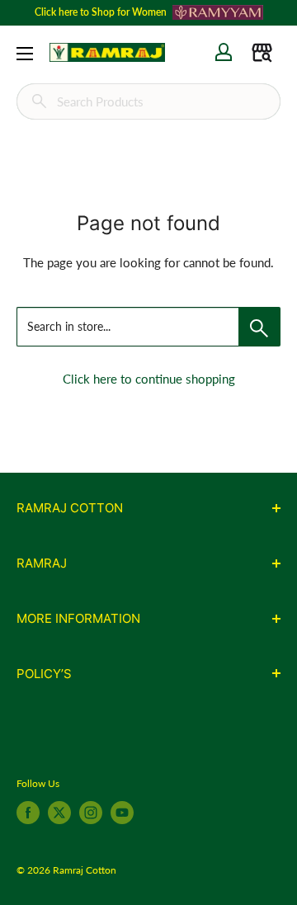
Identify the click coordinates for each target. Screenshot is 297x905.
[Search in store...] (259, 326)
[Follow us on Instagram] (90, 812)
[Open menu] (24, 53)
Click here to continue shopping (149, 378)
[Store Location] (262, 52)
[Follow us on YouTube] (122, 812)
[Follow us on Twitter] (59, 812)
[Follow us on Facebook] (28, 812)
